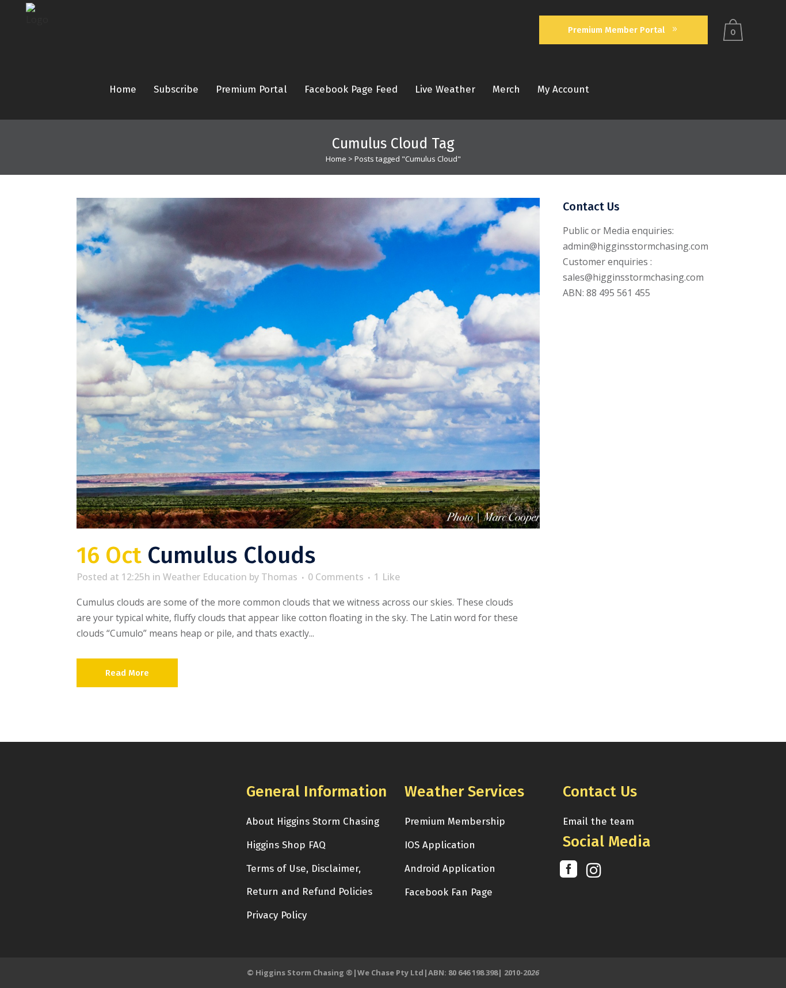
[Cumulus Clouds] (308, 363)
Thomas (279, 576)
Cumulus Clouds (231, 555)
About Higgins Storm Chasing (312, 821)
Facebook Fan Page (449, 892)
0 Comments (336, 576)
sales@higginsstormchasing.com (633, 277)
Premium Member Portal (616, 30)
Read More (127, 673)
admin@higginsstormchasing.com (635, 246)
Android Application (450, 869)
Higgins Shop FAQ (286, 845)
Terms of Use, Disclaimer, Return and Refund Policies (309, 880)
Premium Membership (455, 821)
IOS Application (440, 845)
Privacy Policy (276, 915)
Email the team (598, 821)
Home (336, 159)
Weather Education (205, 576)
